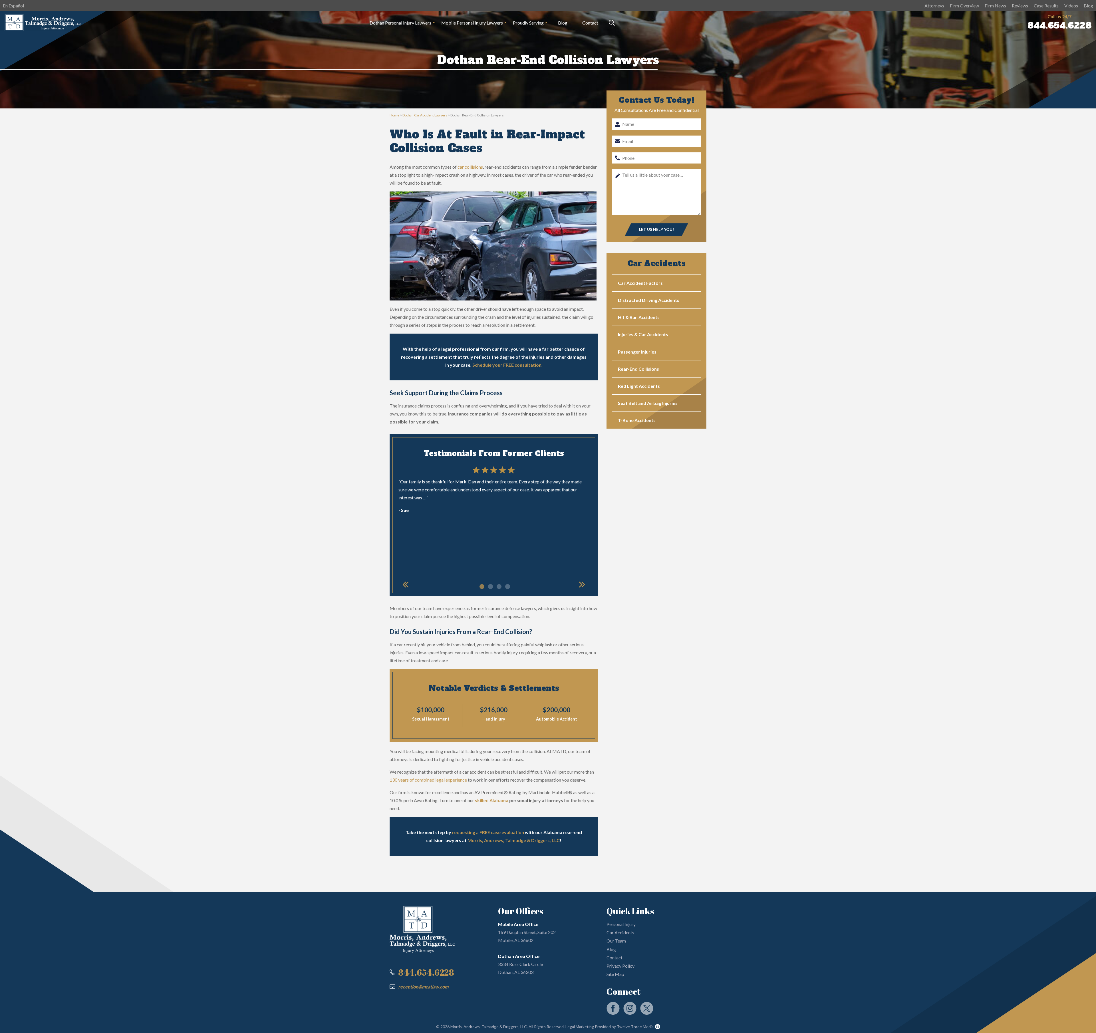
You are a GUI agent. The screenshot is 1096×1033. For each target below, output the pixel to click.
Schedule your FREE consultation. (507, 365)
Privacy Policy (620, 966)
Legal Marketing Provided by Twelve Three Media (609, 1026)
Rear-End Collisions (638, 369)
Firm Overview (964, 5)
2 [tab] (489, 585)
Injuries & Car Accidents (643, 334)
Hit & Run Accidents (639, 317)
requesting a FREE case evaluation (488, 832)
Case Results (1046, 5)
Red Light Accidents (639, 386)
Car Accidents (620, 932)
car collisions (470, 167)
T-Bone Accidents (637, 420)
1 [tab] (481, 585)
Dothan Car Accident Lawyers (424, 115)
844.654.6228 (1060, 25)
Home (394, 115)
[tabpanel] (493, 491)
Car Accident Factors (640, 283)
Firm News (995, 5)
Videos (1071, 5)
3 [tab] (498, 585)
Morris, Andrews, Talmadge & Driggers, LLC (514, 840)
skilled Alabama (491, 800)
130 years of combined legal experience (428, 779)
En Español (13, 5)
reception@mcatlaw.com (423, 986)
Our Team (616, 940)
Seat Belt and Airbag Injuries (648, 403)
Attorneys (934, 5)
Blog (1088, 5)
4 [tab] (506, 585)
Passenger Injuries (637, 351)
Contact (590, 22)
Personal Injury (621, 924)
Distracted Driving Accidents (648, 300)
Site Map (615, 974)
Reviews (1020, 5)
